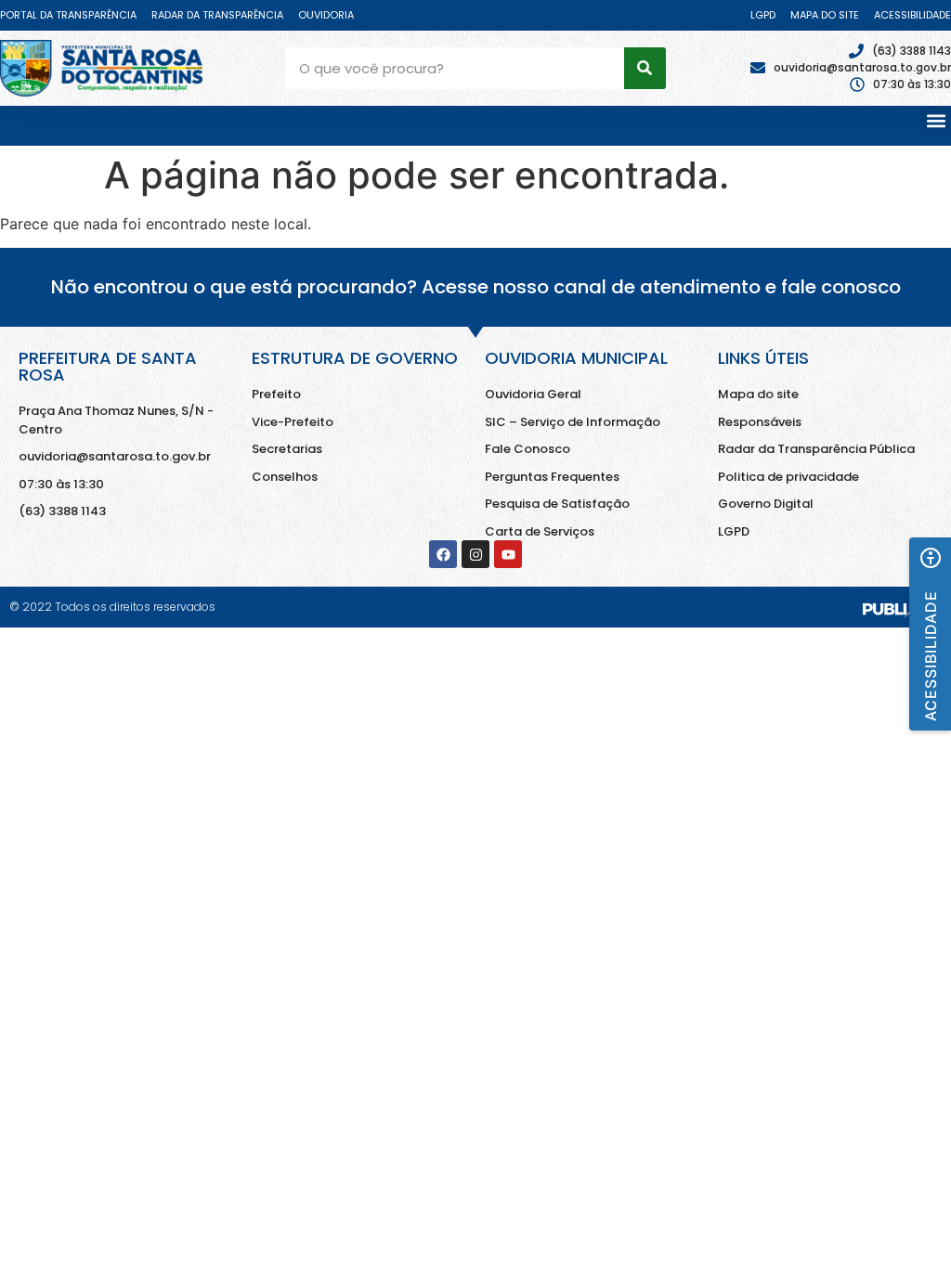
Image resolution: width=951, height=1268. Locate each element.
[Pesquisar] (645, 68)
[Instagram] (475, 554)
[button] (935, 121)
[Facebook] (443, 554)
